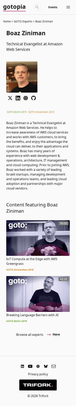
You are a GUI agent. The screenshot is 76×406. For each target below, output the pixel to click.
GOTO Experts (23, 21)
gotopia (14, 7)
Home (7, 21)
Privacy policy (38, 374)
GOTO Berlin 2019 (17, 112)
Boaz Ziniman (43, 21)
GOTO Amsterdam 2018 (41, 112)
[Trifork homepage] (38, 385)
